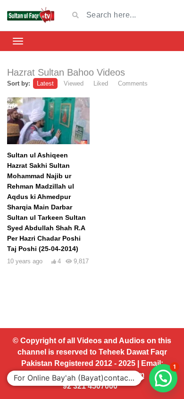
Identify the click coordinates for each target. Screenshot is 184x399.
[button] (163, 378)
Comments (133, 83)
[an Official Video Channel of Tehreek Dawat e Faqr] (30, 15)
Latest (45, 83)
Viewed (74, 83)
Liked (100, 83)
